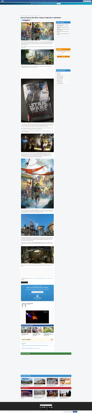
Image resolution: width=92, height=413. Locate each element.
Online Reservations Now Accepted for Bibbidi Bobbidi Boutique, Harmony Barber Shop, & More (35, 345)
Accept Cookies (75, 411)
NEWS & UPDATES (60, 22)
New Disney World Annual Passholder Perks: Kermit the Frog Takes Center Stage (48, 334)
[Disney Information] (2, 1)
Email (29, 20)
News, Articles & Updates (26, 375)
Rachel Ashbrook (23, 19)
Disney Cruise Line (59, 80)
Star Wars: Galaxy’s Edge (40, 41)
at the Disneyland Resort (33, 278)
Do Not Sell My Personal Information (68, 411)
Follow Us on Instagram (25, 353)
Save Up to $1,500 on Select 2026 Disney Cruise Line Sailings (44, 3)
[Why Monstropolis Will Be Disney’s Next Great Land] (26, 330)
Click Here (58, 3)
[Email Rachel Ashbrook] (27, 306)
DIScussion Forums (42, 403)
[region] (46, 411)
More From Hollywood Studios (27, 325)
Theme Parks (58, 74)
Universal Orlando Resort (60, 83)
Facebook (23, 20)
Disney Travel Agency (46, 403)
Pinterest (27, 20)
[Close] (91, 411)
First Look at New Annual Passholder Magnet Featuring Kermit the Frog (37, 334)
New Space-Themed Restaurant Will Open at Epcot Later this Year (31, 348)
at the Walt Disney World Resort (47, 278)
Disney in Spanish (50, 403)
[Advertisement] (37, 73)
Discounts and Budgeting (60, 77)
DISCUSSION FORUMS (61, 70)
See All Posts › (29, 304)
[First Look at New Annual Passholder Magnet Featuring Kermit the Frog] (37, 330)
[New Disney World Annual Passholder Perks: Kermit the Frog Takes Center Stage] (48, 330)
